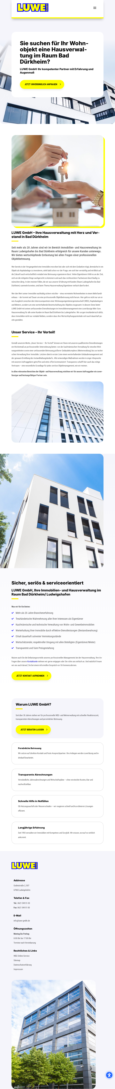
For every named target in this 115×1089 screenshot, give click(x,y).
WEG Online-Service (21, 956)
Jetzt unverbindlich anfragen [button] (41, 84)
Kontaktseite (32, 661)
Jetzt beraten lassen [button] (32, 729)
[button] (95, 7)
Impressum (18, 969)
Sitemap (17, 960)
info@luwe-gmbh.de (22, 920)
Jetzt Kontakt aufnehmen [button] (30, 675)
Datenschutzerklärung (23, 965)
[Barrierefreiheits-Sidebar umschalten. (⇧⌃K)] (109, 1075)
